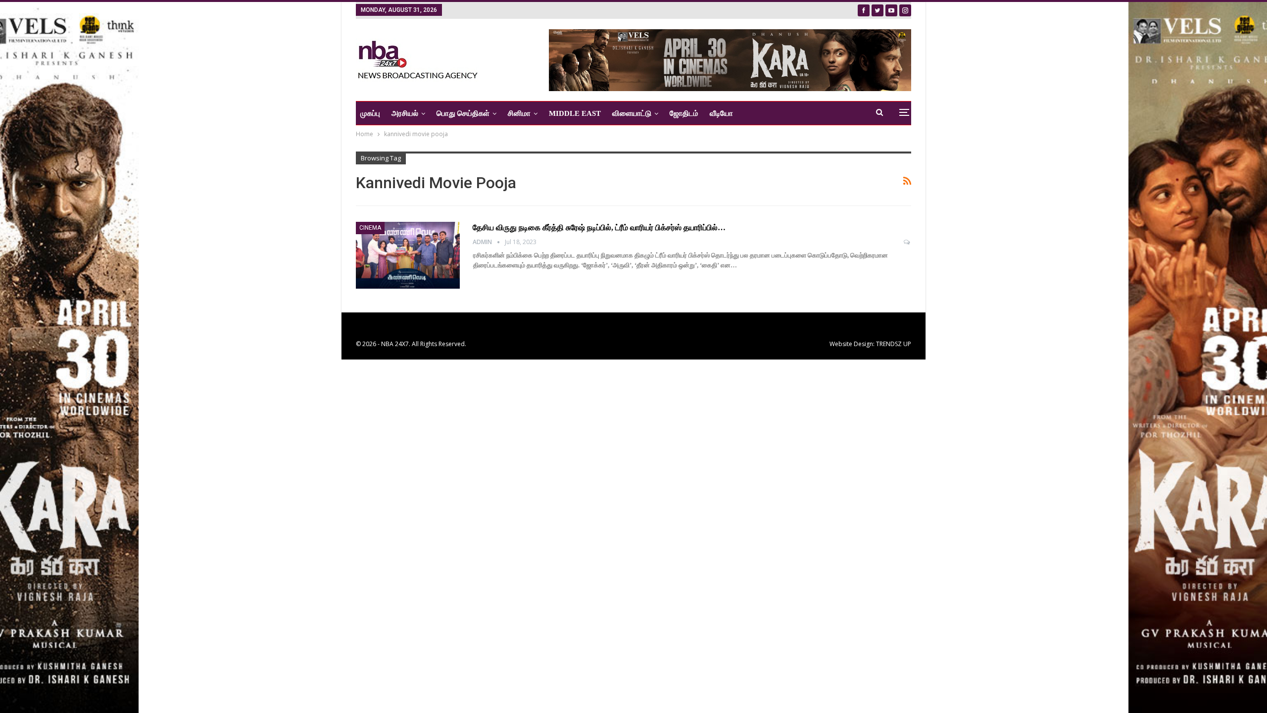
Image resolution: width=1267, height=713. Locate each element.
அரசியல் (404, 113)
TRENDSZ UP (893, 344)
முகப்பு (370, 113)
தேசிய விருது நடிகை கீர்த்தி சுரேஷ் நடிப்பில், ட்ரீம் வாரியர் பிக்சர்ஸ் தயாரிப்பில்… (599, 227)
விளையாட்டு (631, 113)
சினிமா (519, 113)
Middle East (575, 113)
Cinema (370, 227)
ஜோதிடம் (684, 113)
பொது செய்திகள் (463, 113)
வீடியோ (721, 113)
